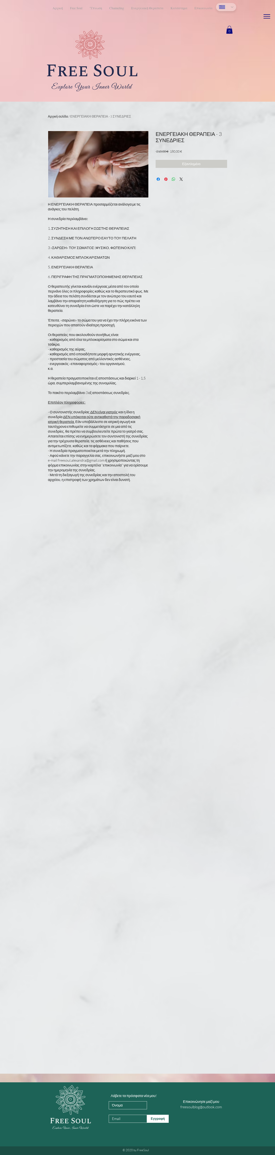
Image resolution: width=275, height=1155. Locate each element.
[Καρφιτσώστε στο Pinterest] (165, 179)
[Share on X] (181, 179)
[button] (267, 16)
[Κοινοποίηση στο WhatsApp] (173, 179)
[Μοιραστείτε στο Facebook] (158, 179)
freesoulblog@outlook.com (201, 1107)
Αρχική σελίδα (58, 116)
